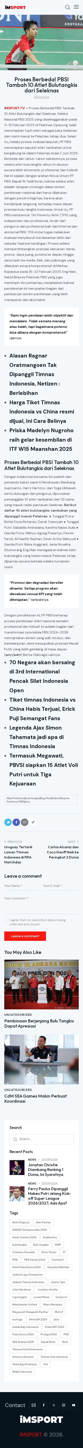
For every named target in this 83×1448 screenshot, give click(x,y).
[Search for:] (41, 1139)
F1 (64, 1252)
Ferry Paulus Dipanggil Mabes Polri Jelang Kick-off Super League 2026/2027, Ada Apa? (49, 1196)
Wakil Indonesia (22, 1371)
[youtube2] (73, 1405)
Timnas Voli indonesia (54, 1356)
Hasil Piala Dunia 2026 (26, 1267)
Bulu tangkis (41, 1244)
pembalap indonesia (25, 1326)
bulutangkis (19, 1244)
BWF (58, 1244)
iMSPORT (31, 1434)
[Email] (24, 822)
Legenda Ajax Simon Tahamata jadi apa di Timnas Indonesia (36, 737)
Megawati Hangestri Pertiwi (30, 1312)
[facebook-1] (43, 1405)
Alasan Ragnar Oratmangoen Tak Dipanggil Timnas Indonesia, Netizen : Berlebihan (34, 374)
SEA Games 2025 (23, 1341)
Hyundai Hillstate (58, 1267)
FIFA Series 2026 (34, 1259)
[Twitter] (8, 822)
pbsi (56, 1319)
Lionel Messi (41, 1297)
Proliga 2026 (49, 1334)
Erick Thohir (49, 1252)
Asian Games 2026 (24, 1237)
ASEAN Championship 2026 (29, 1229)
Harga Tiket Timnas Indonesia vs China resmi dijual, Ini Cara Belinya (41, 412)
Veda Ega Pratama (24, 1364)
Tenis (65, 1341)
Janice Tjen (58, 1282)
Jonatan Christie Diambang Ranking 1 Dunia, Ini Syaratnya (45, 1170)
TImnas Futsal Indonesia (27, 1349)
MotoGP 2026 (38, 1319)
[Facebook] (16, 822)
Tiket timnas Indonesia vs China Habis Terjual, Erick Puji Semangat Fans (42, 709)
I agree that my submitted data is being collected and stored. (38, 922)
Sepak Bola (48, 1341)
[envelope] (33, 1405)
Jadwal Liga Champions (27, 1274)
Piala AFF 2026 (54, 1326)
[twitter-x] (53, 1405)
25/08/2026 (50, 1160)
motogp (17, 1319)
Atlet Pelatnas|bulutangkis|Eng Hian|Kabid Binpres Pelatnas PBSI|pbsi (38, 799)
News (32, 1159)
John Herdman (21, 1289)
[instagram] (63, 1405)
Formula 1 (58, 1259)
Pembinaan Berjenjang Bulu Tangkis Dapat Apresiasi (39, 1023)
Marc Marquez (52, 1304)
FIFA (15, 1259)
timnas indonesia (23, 1356)
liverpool (61, 1297)
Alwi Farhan (43, 1222)
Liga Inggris (19, 1297)
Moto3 (59, 1312)
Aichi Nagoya (20, 1222)
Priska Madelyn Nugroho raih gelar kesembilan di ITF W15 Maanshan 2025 (41, 440)
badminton (50, 1237)
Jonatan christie (47, 1289)
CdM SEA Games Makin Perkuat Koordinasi (35, 1098)
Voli (45, 1364)
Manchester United (24, 1304)
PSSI (66, 1334)
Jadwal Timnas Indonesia (28, 1282)
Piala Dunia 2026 (23, 1334)
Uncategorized (18, 1015)
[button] (76, 7)
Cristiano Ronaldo (23, 1252)
